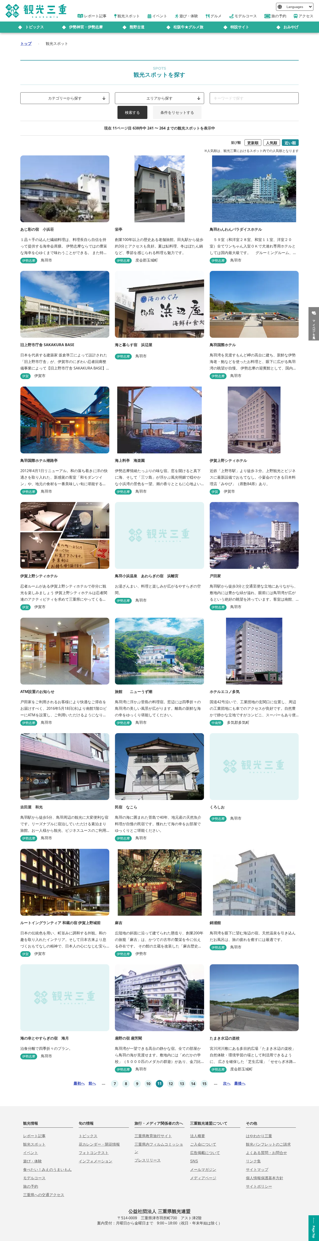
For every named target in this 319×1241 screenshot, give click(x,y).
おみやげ (291, 27)
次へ (226, 1083)
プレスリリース (148, 1160)
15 (204, 1083)
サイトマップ (257, 1170)
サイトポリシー (259, 1186)
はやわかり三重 (259, 1136)
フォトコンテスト (94, 1153)
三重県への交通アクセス (43, 1195)
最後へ (239, 1083)
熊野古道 (137, 27)
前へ (92, 1083)
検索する (132, 112)
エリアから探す (159, 98)
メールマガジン (203, 1170)
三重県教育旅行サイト (153, 1136)
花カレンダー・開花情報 (99, 1144)
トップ (26, 43)
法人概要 (197, 1136)
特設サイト (239, 27)
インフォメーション (95, 1161)
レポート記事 (34, 1136)
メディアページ (203, 1178)
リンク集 (253, 1161)
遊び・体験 (32, 1161)
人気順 (271, 142)
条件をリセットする (177, 112)
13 (182, 1083)
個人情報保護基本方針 (264, 1178)
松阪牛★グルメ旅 (188, 27)
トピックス (34, 27)
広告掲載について (205, 1153)
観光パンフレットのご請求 (268, 1144)
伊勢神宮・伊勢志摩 (86, 27)
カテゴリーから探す (65, 98)
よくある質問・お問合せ (266, 1153)
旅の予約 (30, 1186)
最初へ (79, 1083)
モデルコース (34, 1178)
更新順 (253, 142)
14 (193, 1083)
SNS (194, 1161)
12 (171, 1083)
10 (148, 1083)
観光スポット (34, 1144)
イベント (30, 1153)
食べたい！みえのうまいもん (47, 1170)
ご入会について (203, 1144)
